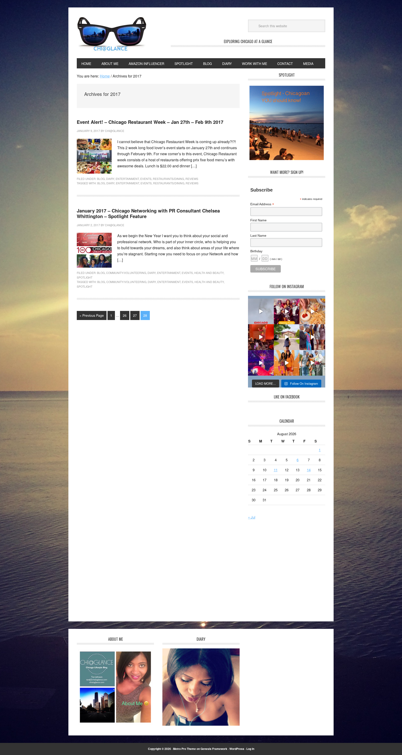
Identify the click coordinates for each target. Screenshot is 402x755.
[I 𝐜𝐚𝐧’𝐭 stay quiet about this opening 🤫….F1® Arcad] (287, 311)
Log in (250, 749)
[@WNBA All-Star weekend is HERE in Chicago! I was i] (287, 363)
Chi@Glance (112, 34)
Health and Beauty (209, 273)
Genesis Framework (214, 749)
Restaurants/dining (168, 183)
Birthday (256, 251)
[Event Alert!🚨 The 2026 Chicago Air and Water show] (261, 311)
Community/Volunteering (126, 273)
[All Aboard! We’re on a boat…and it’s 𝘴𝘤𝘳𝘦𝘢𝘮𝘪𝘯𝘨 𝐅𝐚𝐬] (312, 363)
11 (276, 469)
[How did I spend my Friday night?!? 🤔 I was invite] (261, 363)
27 (135, 315)
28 (145, 315)
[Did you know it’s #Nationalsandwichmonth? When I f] (312, 311)
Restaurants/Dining (168, 179)
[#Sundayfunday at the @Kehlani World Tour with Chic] (261, 337)
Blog (101, 179)
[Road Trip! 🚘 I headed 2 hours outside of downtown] (287, 337)
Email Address (262, 204)
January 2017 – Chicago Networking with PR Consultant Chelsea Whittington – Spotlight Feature (148, 213)
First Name (258, 220)
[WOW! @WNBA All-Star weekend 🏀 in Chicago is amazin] (312, 337)
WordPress (236, 749)
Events (145, 179)
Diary (110, 179)
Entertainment (127, 179)
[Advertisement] (287, 571)
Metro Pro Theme (184, 749)
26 (125, 315)
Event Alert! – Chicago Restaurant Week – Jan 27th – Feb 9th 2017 (150, 121)
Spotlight (84, 277)
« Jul (251, 517)
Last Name (258, 235)
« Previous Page (92, 315)
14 (309, 469)
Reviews (191, 179)
